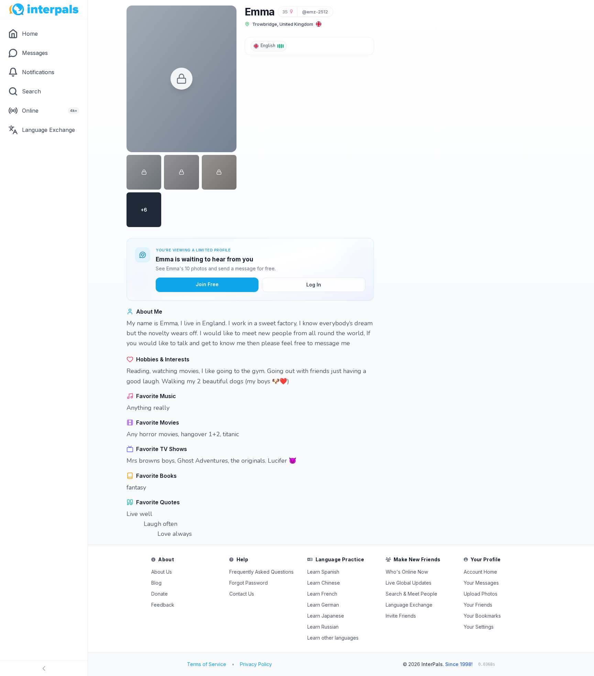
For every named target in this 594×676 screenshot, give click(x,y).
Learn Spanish (323, 572)
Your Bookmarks (482, 616)
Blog (156, 583)
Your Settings (479, 627)
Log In (313, 285)
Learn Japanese (325, 616)
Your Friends (478, 605)
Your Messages (481, 583)
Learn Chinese (323, 583)
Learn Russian (323, 627)
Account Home (480, 572)
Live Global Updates (408, 583)
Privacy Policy (256, 664)
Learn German (323, 605)
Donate (159, 594)
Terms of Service (206, 664)
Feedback (162, 605)
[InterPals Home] (44, 9)
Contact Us (241, 594)
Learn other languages (333, 638)
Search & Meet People (411, 594)
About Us (161, 572)
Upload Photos (480, 594)
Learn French (322, 594)
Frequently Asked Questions (261, 572)
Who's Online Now (407, 572)
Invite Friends (401, 616)
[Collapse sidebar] (44, 668)
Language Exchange (409, 605)
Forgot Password (248, 583)
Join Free (207, 284)
